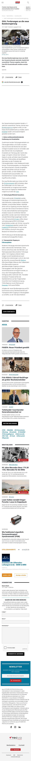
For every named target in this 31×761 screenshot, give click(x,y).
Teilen (20, 77)
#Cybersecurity (19, 434)
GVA (17, 191)
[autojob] (25, 549)
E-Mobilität (17, 198)
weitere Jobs (7, 575)
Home (3, 16)
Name (3, 618)
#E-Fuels (12, 436)
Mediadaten (11, 745)
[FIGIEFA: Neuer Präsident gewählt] (15, 334)
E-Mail (3, 612)
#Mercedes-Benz (13, 464)
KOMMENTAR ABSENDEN (15, 654)
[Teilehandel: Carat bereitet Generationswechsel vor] (15, 397)
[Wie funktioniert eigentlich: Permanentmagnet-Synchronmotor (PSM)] (15, 519)
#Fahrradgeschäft (13, 374)
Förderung (5, 227)
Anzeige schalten (21, 575)
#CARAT (11, 407)
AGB (14, 755)
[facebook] (11, 727)
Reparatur (5, 285)
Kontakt (21, 745)
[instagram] (15, 727)
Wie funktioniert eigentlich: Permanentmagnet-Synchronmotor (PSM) (13, 534)
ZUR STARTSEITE (9, 312)
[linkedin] (20, 727)
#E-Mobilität (21, 432)
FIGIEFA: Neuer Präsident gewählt (15, 347)
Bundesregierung (7, 127)
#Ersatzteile (12, 432)
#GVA (4, 325)
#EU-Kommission (19, 430)
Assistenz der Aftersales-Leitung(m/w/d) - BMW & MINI (14, 564)
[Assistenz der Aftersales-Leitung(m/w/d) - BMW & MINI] (6, 557)
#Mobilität (10, 430)
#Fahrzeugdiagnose (8, 434)
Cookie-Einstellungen (15, 756)
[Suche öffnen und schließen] (27, 2)
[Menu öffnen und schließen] (3, 2)
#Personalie (12, 344)
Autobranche (18, 16)
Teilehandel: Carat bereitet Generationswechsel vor (12, 411)
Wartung (23, 260)
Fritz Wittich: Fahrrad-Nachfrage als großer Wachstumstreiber (15, 379)
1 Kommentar (9, 77)
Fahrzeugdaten (6, 242)
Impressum (8, 755)
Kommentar (5, 625)
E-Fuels (16, 219)
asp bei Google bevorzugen (12, 82)
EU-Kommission (9, 183)
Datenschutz (20, 755)
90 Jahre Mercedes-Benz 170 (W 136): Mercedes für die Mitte (15, 469)
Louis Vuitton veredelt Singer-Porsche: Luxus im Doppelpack (14, 501)
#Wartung (5, 432)
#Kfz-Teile (5, 436)
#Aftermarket (20, 436)
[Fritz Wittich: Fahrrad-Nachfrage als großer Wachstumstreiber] (15, 364)
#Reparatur (5, 438)
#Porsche (11, 497)
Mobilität (4, 132)
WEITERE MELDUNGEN (10, 423)
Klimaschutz (9, 225)
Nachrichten (10, 16)
